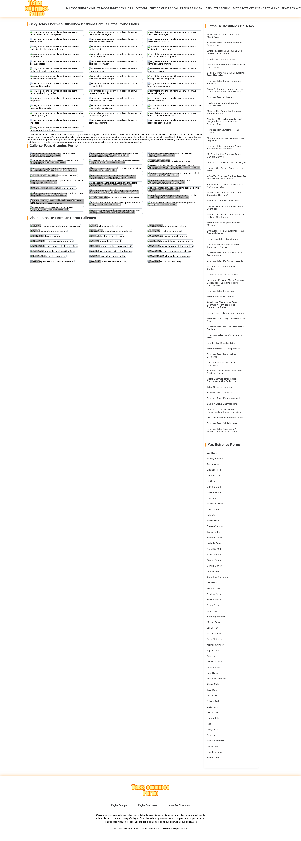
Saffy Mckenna (214, 639)
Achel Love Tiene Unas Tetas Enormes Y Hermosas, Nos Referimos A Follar (222, 304)
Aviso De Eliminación (179, 805)
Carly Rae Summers (217, 577)
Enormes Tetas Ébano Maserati (223, 398)
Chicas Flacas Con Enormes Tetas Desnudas (225, 207)
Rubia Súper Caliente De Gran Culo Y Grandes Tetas (225, 185)
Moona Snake (214, 622)
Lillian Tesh (213, 712)
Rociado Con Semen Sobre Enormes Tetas (226, 169)
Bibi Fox (211, 481)
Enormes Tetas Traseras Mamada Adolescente (224, 43)
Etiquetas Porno (218, 8)
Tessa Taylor (213, 532)
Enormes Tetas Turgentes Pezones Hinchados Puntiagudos (225, 147)
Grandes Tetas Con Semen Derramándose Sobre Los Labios (224, 410)
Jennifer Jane (214, 475)
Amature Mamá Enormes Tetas (223, 200)
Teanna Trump (214, 588)
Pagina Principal (191, 8)
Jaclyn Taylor (214, 628)
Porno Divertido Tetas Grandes (223, 239)
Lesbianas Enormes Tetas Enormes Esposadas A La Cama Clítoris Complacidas (225, 283)
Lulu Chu (211, 515)
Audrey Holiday (215, 458)
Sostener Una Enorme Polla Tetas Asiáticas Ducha (224, 371)
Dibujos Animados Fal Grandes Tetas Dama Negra (226, 65)
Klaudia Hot (213, 757)
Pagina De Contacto (148, 805)
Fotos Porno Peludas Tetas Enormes (226, 313)
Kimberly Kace (214, 537)
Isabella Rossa (214, 543)
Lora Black (212, 673)
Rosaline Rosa (214, 752)
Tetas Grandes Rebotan (219, 387)
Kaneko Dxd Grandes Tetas (221, 343)
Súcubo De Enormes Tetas (221, 59)
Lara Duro (212, 695)
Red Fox (211, 498)
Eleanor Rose (214, 470)
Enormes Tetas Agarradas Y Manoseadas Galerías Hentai (222, 430)
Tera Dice (212, 690)
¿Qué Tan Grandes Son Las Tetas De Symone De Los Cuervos (226, 177)
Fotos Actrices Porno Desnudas (256, 8)
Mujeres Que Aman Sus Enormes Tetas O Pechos (224, 112)
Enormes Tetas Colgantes (220, 97)
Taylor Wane (213, 464)
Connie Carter (214, 565)
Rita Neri (211, 723)
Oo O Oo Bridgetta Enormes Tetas (225, 417)
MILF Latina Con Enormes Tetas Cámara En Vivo (224, 155)
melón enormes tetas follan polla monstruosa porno (73, 137)
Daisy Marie (213, 729)
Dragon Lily (213, 718)
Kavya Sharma (214, 554)
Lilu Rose (212, 453)
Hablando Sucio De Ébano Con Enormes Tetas (223, 104)
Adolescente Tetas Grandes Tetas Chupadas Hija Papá (224, 193)
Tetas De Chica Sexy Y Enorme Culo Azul (226, 319)
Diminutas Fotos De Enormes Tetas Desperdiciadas (225, 232)
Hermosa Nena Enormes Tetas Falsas (223, 131)
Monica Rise (213, 667)
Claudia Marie (214, 486)
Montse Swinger (215, 644)
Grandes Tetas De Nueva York (222, 274)
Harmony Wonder (216, 616)
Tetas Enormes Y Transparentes (223, 348)
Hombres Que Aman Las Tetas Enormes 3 (223, 363)
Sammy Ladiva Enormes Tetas (223, 404)
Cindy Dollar (213, 605)
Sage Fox (212, 611)
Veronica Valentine (216, 678)
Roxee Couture (215, 526)
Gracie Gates (214, 560)
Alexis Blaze (213, 520)
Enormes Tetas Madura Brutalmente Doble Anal (226, 327)
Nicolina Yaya (214, 594)
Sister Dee (212, 707)
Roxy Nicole (213, 509)
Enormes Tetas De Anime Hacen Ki (225, 261)
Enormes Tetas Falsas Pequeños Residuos (224, 82)
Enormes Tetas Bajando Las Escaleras (221, 355)
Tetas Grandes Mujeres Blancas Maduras (223, 223)
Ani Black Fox (214, 633)
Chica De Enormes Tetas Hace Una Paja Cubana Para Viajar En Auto (225, 90)
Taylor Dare (213, 650)
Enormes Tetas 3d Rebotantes (222, 423)
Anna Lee (212, 735)
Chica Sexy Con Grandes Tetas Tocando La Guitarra (223, 245)
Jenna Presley (214, 661)
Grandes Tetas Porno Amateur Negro (226, 162)
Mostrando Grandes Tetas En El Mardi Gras (223, 35)
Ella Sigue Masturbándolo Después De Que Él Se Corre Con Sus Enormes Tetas (225, 121)
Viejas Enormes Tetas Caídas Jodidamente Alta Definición (222, 379)
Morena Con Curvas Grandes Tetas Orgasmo (225, 139)
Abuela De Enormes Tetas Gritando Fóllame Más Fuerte (225, 215)
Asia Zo (211, 656)
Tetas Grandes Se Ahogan (220, 296)
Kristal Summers (215, 740)
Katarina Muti (214, 549)
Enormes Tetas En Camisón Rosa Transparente (224, 253)
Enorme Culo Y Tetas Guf (220, 392)
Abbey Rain (213, 684)
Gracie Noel (213, 571)
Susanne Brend (215, 503)
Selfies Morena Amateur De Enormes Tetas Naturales (226, 73)
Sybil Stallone (214, 599)
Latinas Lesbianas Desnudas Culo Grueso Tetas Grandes (225, 52)
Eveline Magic (214, 492)
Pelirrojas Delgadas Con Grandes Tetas (224, 336)
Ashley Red (213, 701)
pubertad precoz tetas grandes (52, 139)
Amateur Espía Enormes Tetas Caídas (223, 267)
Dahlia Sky (212, 746)
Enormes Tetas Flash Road (221, 291)
